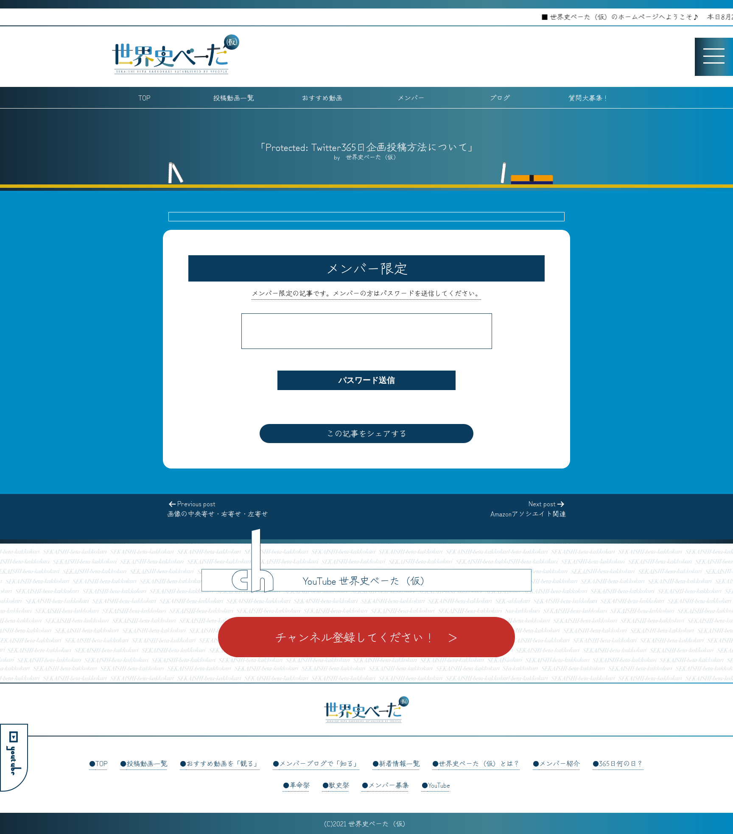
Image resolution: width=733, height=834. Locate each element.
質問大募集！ (588, 97)
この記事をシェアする (366, 433)
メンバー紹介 (559, 763)
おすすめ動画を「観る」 (223, 763)
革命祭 (299, 785)
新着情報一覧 (399, 763)
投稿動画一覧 (233, 97)
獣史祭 (339, 785)
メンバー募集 (388, 785)
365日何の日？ (621, 763)
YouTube (439, 785)
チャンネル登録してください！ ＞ (366, 636)
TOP (144, 97)
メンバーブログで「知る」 (319, 763)
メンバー (411, 97)
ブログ (500, 97)
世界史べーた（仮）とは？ (479, 763)
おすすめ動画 (322, 97)
